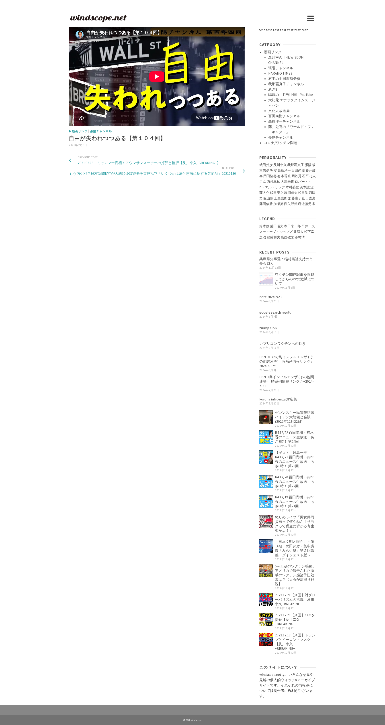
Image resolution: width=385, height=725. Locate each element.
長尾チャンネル (280, 137)
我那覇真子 (295, 165)
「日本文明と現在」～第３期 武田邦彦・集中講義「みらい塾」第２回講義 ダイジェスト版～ (294, 548)
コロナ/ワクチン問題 (280, 142)
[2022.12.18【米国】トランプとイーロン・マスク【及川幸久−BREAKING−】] (266, 639)
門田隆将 (270, 176)
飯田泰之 (276, 193)
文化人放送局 (279, 110)
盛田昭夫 (276, 226)
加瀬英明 (280, 204)
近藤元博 (308, 204)
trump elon (268, 328)
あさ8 (272, 89)
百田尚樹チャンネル (284, 116)
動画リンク (273, 52)
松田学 (303, 193)
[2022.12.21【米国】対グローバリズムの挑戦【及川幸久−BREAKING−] (266, 599)
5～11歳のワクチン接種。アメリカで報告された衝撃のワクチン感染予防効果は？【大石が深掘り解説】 (295, 575)
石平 (305, 176)
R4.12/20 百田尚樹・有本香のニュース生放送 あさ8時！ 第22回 (294, 481)
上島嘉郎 (280, 198)
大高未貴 (287, 182)
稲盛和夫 (273, 237)
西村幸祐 (273, 182)
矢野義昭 (294, 204)
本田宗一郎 (292, 226)
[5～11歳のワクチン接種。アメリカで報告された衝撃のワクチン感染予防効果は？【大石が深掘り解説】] (266, 570)
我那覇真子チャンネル (286, 84)
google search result (275, 312)
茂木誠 (305, 187)
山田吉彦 (308, 198)
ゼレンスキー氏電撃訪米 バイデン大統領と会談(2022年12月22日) (296, 417)
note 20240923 (270, 296)
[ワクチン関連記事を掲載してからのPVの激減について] (266, 279)
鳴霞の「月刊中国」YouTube (290, 94)
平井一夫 (308, 226)
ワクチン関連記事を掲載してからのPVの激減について (295, 279)
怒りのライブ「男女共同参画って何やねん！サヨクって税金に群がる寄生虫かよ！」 (294, 524)
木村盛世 (292, 187)
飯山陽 (268, 198)
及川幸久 (280, 165)
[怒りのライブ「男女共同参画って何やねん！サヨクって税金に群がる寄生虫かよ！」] (266, 521)
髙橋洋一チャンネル (284, 121)
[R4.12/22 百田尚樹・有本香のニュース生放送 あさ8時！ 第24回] (266, 437)
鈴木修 (264, 226)
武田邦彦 (266, 165)
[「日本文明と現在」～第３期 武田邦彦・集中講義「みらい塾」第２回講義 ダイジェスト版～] (266, 546)
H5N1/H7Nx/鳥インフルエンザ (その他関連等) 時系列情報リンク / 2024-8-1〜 (286, 361)
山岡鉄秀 (294, 176)
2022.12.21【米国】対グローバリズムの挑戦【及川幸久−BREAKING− (295, 599)
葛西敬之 (287, 237)
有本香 (282, 176)
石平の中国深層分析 (284, 78)
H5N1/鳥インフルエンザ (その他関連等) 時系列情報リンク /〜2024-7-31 (286, 381)
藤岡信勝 (266, 204)
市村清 (300, 237)
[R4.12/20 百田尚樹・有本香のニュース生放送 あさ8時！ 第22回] (266, 481)
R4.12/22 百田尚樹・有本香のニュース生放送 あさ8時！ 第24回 (294, 437)
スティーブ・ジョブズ (276, 232)
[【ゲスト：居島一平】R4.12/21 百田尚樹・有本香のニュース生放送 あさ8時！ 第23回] (266, 457)
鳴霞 (273, 171)
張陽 (308, 165)
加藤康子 (294, 198)
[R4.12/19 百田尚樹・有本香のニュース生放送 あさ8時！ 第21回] (266, 501)
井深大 (298, 232)
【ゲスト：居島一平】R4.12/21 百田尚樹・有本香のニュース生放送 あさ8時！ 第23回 (294, 459)
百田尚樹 (298, 171)
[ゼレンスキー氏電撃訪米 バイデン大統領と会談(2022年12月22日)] (266, 417)
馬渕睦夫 (290, 193)
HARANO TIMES (280, 73)
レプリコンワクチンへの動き (282, 343)
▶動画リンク (78, 131)
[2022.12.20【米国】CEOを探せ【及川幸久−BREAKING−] (266, 619)
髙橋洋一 (284, 171)
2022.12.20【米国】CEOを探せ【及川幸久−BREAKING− (295, 619)
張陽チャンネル (101, 131)
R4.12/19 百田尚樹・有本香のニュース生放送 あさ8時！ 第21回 (294, 501)
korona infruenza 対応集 (278, 399)
